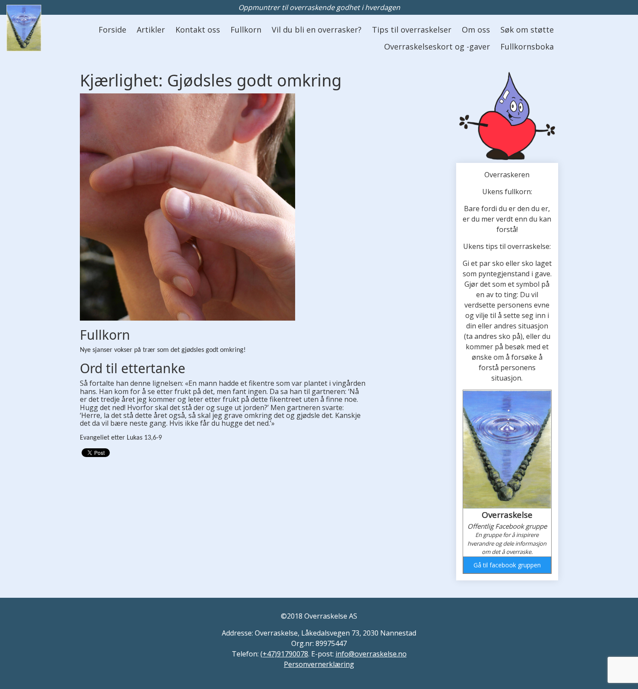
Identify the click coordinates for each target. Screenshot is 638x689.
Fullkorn (245, 29)
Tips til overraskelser (411, 29)
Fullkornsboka (527, 46)
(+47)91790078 (284, 654)
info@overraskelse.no (371, 654)
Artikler (151, 29)
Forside (112, 29)
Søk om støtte (527, 29)
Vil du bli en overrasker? (317, 29)
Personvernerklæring (319, 664)
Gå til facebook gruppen (507, 565)
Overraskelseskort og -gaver (437, 46)
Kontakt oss (197, 29)
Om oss (476, 29)
